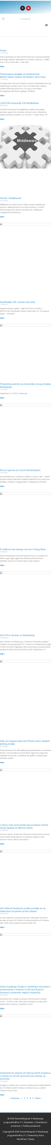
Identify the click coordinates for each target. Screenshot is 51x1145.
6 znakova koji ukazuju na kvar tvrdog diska (23, 549)
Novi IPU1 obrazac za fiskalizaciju (17, 635)
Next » (38, 1098)
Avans (3, 50)
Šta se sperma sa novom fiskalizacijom (20, 470)
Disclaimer (28, 1122)
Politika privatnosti (31, 1126)
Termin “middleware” (11, 198)
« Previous (14, 1098)
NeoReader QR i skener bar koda (17, 302)
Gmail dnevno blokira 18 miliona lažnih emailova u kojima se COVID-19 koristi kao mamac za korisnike (25, 1076)
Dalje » (2, 66)
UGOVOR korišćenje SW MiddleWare (19, 103)
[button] (46, 25)
